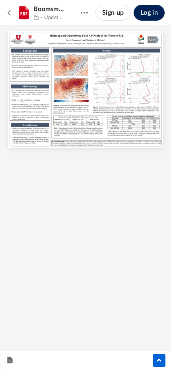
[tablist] (12, 360)
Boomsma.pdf (49, 9)
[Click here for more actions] (84, 13)
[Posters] (36, 18)
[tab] (9, 360)
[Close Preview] (9, 12)
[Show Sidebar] (159, 360)
